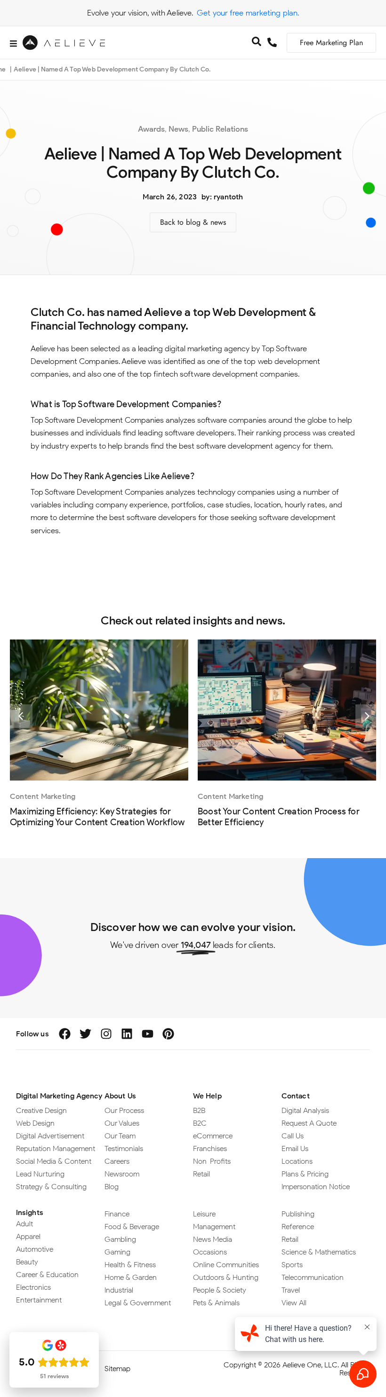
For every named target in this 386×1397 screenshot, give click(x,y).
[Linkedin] (127, 1034)
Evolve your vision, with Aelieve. (140, 12)
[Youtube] (147, 1034)
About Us (120, 1095)
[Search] (256, 43)
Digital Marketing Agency (59, 1095)
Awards (151, 129)
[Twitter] (85, 1034)
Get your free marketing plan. (248, 12)
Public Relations (220, 129)
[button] (20, 716)
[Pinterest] (168, 1034)
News (178, 129)
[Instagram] (106, 1034)
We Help (207, 1095)
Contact (295, 1095)
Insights (29, 1212)
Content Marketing (42, 796)
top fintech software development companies (219, 374)
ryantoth (228, 196)
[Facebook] (65, 1034)
